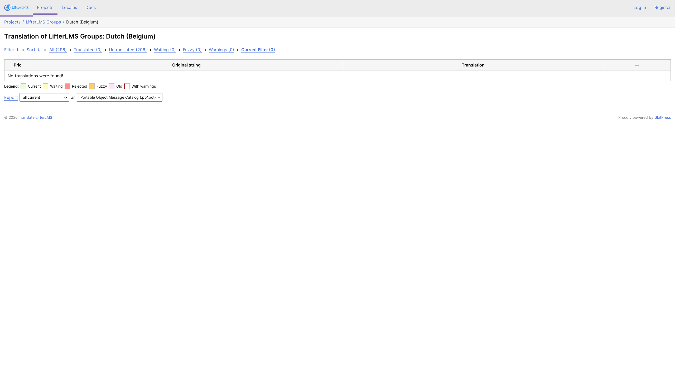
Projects (45, 7)
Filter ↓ (12, 49)
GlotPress (662, 117)
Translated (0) (88, 49)
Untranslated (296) (128, 49)
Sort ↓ (34, 49)
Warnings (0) (221, 49)
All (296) (58, 49)
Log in (640, 7)
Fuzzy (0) (192, 49)
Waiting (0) (165, 49)
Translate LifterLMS (35, 117)
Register (662, 7)
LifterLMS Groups (43, 22)
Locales (69, 7)
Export (11, 97)
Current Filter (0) (258, 49)
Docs (90, 7)
